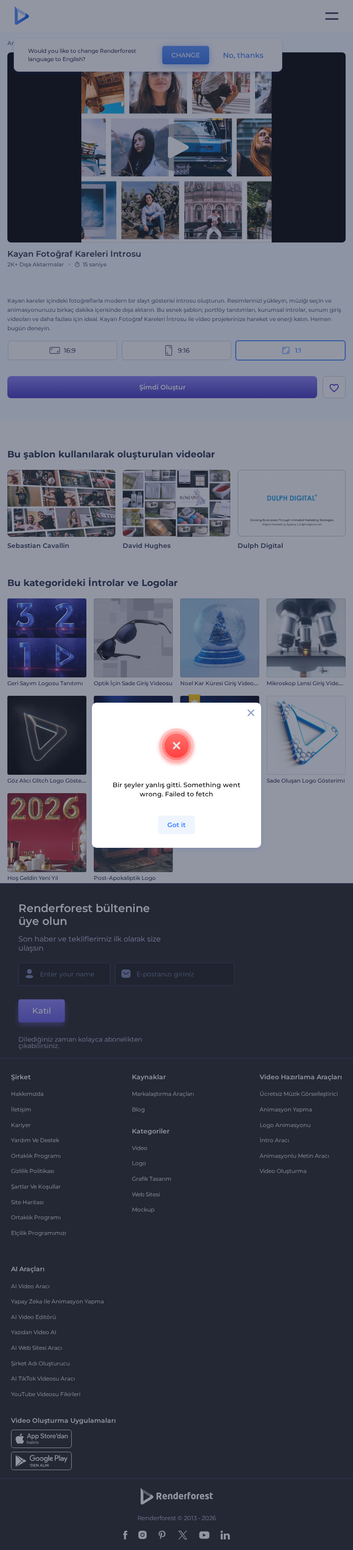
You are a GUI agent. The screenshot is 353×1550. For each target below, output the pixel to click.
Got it (176, 825)
